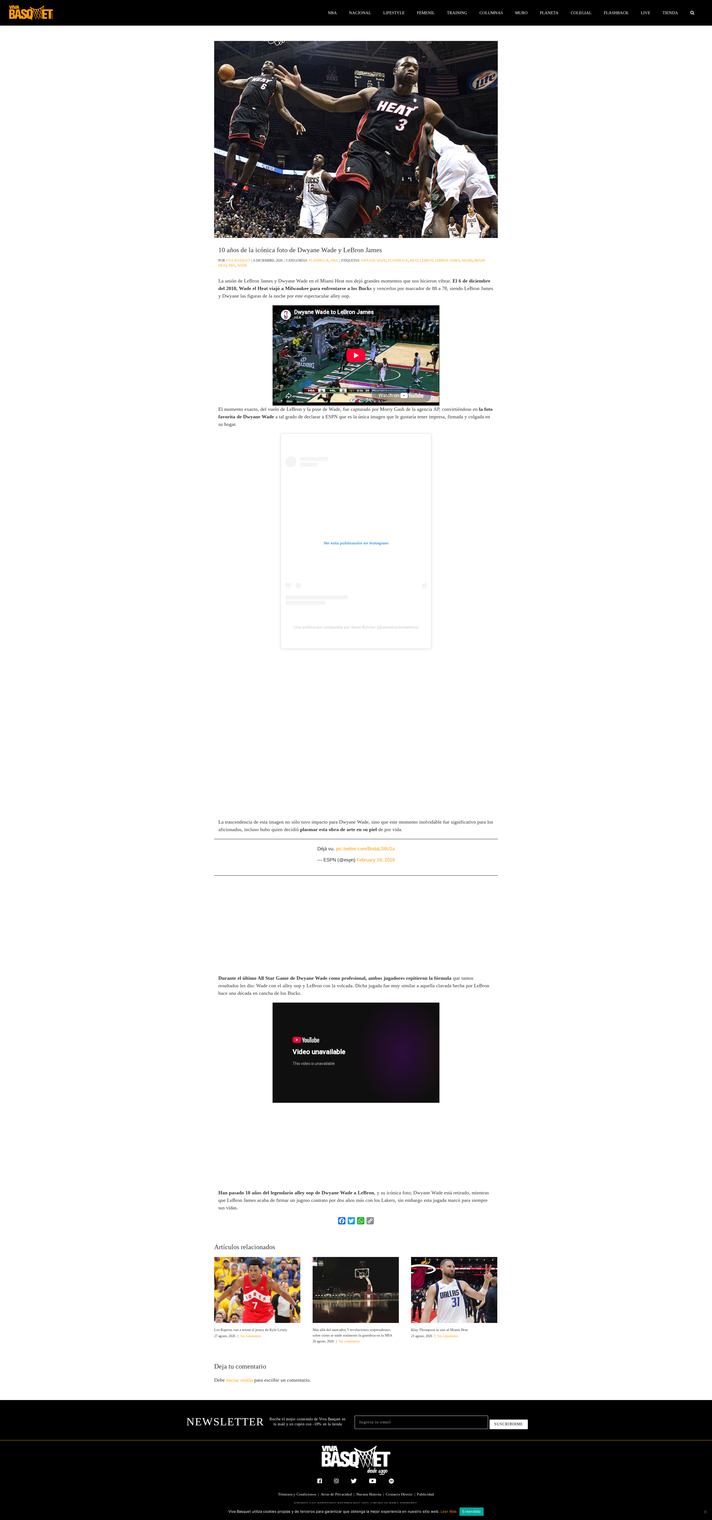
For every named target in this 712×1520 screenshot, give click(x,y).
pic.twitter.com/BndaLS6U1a (365, 848)
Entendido (471, 1511)
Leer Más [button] (449, 1511)
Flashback (319, 260)
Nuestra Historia (368, 1494)
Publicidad (425, 1494)
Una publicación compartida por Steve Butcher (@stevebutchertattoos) (356, 627)
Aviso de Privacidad (336, 1494)
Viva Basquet (238, 260)
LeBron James (447, 260)
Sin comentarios (250, 1336)
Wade (242, 265)
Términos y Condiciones (297, 1494)
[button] (692, 13)
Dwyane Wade (373, 260)
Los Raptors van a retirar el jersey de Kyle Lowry (250, 1330)
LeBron (426, 260)
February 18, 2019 (376, 860)
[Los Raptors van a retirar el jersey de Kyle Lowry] (257, 1289)
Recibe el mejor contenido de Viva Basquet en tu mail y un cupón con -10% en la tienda (307, 1421)
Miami (467, 260)
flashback (398, 260)
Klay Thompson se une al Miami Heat (439, 1330)
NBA (334, 260)
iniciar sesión (240, 1380)
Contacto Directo (399, 1494)
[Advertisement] (356, 693)
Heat (414, 260)
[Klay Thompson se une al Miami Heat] (454, 1289)
